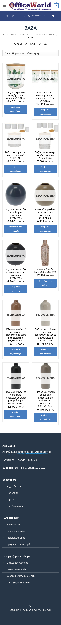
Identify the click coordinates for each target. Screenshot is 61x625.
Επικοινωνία (13, 524)
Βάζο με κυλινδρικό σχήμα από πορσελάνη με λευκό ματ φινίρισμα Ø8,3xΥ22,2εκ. (45, 335)
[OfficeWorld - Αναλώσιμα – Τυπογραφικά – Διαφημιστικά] (30, 5)
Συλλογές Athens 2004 (18, 582)
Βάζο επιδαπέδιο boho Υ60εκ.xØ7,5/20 (45, 271)
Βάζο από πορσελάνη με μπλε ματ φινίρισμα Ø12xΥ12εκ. (16, 213)
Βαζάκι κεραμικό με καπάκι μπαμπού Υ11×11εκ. (15, 155)
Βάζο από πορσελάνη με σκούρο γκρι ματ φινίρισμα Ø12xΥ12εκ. (16, 273)
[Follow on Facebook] (49, 16)
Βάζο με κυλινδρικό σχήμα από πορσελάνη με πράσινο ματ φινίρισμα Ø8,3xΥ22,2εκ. (45, 399)
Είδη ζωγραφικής (16, 506)
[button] (4, 6)
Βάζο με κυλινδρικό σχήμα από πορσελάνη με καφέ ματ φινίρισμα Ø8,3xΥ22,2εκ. (15, 335)
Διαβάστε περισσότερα (15, 109)
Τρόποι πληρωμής (16, 537)
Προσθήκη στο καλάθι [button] (15, 229)
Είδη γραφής (13, 493)
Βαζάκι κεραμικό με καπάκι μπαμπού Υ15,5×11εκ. (45, 155)
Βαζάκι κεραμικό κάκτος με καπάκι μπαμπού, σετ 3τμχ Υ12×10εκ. (45, 96)
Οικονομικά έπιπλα (17, 569)
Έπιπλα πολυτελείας (17, 562)
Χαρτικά (11, 499)
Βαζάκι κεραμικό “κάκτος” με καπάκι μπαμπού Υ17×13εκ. (15, 95)
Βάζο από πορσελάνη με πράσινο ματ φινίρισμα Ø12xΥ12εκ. (45, 213)
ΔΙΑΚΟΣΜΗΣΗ (49, 35)
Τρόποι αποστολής (16, 531)
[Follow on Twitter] (53, 16)
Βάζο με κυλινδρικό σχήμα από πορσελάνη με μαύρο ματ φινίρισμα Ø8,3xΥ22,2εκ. (16, 398)
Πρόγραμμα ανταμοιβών (19, 544)
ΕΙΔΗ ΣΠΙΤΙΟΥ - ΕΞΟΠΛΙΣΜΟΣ (29, 35)
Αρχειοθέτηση (14, 486)
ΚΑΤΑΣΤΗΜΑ (8, 35)
